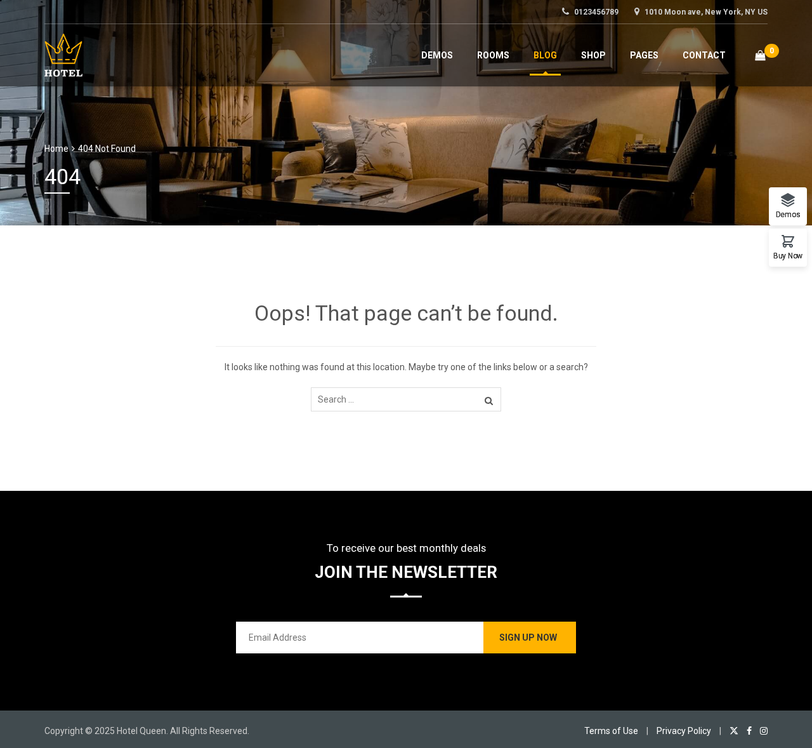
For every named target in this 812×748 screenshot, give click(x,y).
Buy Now (787, 255)
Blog (545, 55)
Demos (437, 55)
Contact (704, 55)
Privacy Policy (684, 731)
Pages (644, 55)
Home (56, 149)
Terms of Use (611, 731)
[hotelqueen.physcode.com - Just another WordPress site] (63, 54)
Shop (593, 55)
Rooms (493, 55)
